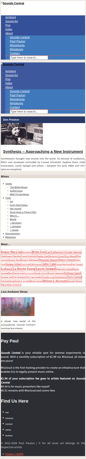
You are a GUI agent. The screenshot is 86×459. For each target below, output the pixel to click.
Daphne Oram (43, 256)
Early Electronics (19, 205)
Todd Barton (61, 277)
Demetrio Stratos (56, 256)
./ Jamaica (15, 226)
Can (48, 252)
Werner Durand (36, 281)
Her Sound (15, 208)
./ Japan (14, 230)
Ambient (10, 17)
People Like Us (41, 273)
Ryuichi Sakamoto (55, 273)
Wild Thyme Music (19, 194)
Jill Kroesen (36, 264)
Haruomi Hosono (49, 260)
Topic (8, 198)
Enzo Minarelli (71, 256)
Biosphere (26, 252)
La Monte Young (24, 268)
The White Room (18, 187)
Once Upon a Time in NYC (23, 212)
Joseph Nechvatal (64, 264)
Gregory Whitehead (30, 260)
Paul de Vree (18, 273)
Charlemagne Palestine (11, 256)
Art (11, 201)
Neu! (10, 273)
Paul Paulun (17, 41)
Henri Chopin (67, 260)
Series (8, 183)
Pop (7, 25)
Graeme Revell (15, 260)
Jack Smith (26, 264)
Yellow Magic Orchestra (11, 284)
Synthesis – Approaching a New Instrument (43, 151)
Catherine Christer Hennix (66, 252)
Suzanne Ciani (7, 277)
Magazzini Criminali (64, 269)
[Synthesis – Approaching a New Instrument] (22, 144)
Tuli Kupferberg (7, 281)
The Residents (19, 277)
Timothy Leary (49, 277)
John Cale (49, 264)
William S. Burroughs (55, 281)
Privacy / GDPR (14, 454)
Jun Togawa (77, 264)
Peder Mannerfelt (29, 273)
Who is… (14, 216)
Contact (15, 53)
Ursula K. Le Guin (22, 281)
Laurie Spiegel (46, 268)
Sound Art (11, 21)
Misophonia (17, 45)
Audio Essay (16, 191)
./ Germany (16, 223)
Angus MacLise (11, 252)
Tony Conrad (74, 277)
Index (8, 29)
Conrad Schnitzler (28, 256)
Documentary (12, 233)
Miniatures (16, 49)
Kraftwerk (6, 269)
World (13, 219)
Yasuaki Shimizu (75, 281)
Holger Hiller (13, 264)
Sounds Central (20, 37)
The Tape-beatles (34, 277)
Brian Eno (38, 252)
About (9, 33)
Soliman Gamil (72, 273)
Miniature (10, 237)
